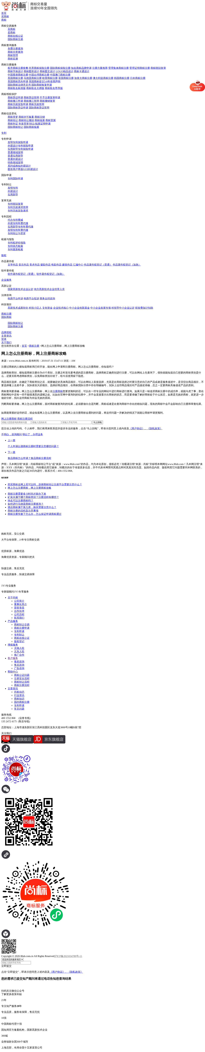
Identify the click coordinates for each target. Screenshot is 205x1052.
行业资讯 (19, 695)
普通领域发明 (15, 152)
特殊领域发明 (15, 162)
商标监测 (13, 58)
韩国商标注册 (121, 78)
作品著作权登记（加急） (127, 264)
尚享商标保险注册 (39, 68)
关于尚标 (13, 597)
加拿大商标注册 (83, 78)
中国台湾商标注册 (39, 74)
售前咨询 (19, 661)
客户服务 (13, 658)
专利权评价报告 (17, 242)
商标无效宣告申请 (18, 104)
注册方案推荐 (100, 68)
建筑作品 (67, 264)
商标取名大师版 (35, 88)
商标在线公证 (15, 35)
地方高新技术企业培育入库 (49, 289)
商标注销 (40, 117)
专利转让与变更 (17, 233)
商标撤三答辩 (31, 100)
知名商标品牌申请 (81, 68)
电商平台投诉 (31, 298)
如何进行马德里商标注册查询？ (26, 503)
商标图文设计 (47, 71)
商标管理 (13, 55)
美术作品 (34, 264)
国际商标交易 (15, 39)
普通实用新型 (15, 155)
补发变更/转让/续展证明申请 (35, 123)
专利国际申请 (15, 178)
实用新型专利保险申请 (20, 149)
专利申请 (19, 631)
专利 (3, 133)
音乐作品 (24, 264)
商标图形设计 (31, 71)
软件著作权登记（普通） (22, 274)
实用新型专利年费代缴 (20, 226)
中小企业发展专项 (100, 307)
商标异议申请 (15, 97)
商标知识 (19, 698)
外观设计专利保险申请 (20, 145)
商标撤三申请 (15, 100)
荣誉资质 (19, 607)
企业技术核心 (61, 307)
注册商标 (58, 391)
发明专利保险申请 (18, 142)
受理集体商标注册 (118, 68)
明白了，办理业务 (32, 434)
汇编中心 (78, 264)
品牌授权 (6, 332)
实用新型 (13, 194)
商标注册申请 (21, 628)
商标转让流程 (21, 681)
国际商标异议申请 (18, 107)
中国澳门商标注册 (60, 74)
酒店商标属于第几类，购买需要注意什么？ (32, 507)
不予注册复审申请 (50, 97)
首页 (3, 13)
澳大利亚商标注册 (103, 78)
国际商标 (6, 317)
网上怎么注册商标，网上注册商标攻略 (29, 487)
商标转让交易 (21, 624)
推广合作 (19, 654)
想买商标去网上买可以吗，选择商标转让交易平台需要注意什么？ (45, 484)
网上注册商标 (9, 418)
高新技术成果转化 (18, 307)
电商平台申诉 (15, 298)
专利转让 (19, 634)
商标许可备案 (26, 117)
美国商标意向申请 (18, 81)
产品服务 (13, 621)
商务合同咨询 (47, 298)
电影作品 (56, 264)
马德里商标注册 (33, 78)
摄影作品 (45, 264)
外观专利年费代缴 (18, 223)
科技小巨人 (35, 307)
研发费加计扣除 (144, 307)
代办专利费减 (15, 220)
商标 (3, 19)
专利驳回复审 (15, 203)
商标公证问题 (21, 675)
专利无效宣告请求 (18, 210)
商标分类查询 (15, 52)
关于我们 (6, 342)
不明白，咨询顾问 (11, 434)
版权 (3, 255)
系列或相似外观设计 (19, 165)
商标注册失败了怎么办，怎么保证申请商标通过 (35, 514)
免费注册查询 (15, 48)
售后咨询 (19, 665)
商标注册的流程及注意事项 (23, 510)
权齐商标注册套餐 (18, 68)
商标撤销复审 (47, 100)
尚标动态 (19, 692)
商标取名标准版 (17, 88)
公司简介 (19, 601)
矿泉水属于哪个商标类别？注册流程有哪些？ (33, 497)
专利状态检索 (15, 246)
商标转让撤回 (26, 120)
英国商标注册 (66, 78)
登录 (3, 339)
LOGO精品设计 (64, 71)
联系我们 (19, 617)
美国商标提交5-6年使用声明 (44, 81)
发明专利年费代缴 (18, 230)
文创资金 (47, 307)
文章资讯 (6, 335)
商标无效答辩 (36, 104)
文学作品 (13, 264)
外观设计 (13, 191)
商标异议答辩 (31, 97)
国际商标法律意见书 (19, 84)
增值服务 (13, 644)
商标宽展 (50, 120)
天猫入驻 (19, 648)
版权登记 (19, 641)
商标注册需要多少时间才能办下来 (27, 493)
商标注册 (6, 313)
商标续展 (40, 120)
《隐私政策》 (154, 428)
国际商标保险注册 (60, 68)
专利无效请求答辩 (18, 207)
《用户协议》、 (138, 428)
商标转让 (13, 120)
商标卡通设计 (81, 71)
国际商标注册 (15, 326)
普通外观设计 (15, 159)
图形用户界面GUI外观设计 (23, 169)
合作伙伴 (19, 611)
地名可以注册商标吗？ (20, 500)
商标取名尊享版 (54, 88)
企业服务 (6, 280)
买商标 (5, 16)
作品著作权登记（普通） (98, 264)
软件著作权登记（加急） (51, 274)
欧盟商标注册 (50, 78)
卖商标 (11, 32)
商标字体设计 (15, 71)
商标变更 (13, 117)
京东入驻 (19, 651)
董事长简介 (20, 604)
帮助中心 (13, 671)
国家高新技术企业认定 (20, 289)
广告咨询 (19, 668)
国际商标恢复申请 (41, 84)
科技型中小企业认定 (123, 307)
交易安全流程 (21, 678)
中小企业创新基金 (79, 307)
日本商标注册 (137, 78)
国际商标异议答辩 (39, 107)
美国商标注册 (15, 78)
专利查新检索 (15, 249)
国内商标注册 (21, 702)
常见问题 (19, 708)
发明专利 (13, 187)
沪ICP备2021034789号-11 (68, 956)
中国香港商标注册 (18, 74)
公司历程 (19, 614)
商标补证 (13, 123)
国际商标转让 (15, 127)
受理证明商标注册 (139, 68)
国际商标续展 (31, 127)
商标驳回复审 (158, 68)
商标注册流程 (25, 418)
